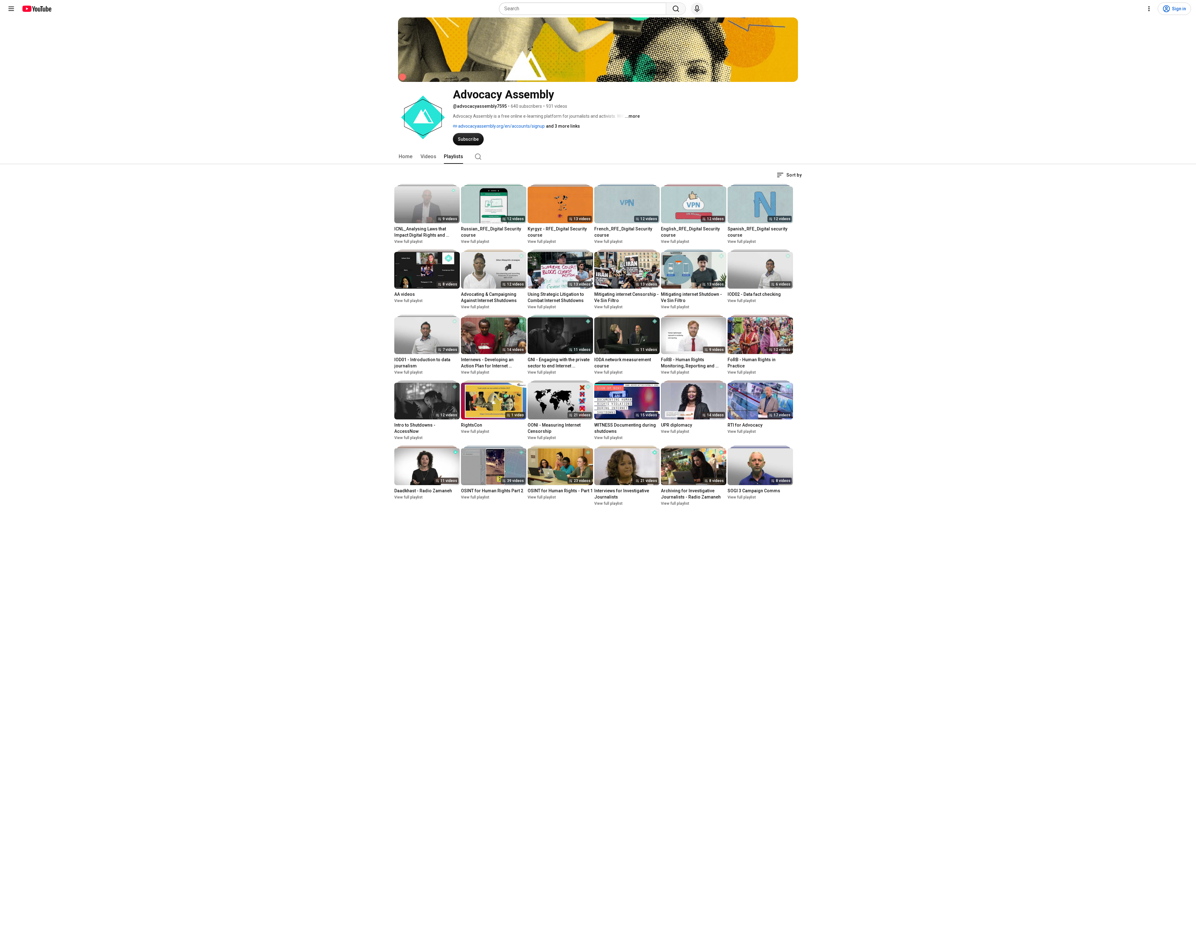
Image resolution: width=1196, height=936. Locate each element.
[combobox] (584, 8)
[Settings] (1149, 8)
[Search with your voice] (697, 8)
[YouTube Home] (36, 8)
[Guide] (11, 8)
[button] (789, 175)
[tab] (405, 156)
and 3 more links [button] (563, 126)
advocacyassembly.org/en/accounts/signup (501, 126)
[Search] (676, 8)
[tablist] (598, 156)
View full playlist (408, 241)
